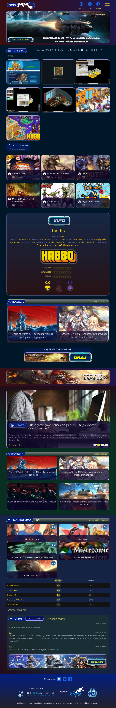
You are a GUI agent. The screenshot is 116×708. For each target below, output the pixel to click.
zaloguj (81, 8)
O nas (29, 703)
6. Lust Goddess (13, 585)
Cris (10, 624)
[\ (94, 445)
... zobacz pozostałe (16, 609)
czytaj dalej (16, 444)
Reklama (20, 703)
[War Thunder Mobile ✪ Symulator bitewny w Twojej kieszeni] (84, 511)
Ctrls (10, 633)
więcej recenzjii (100, 301)
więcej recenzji (100, 454)
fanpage (98, 8)
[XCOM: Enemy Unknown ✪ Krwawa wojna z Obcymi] (32, 511)
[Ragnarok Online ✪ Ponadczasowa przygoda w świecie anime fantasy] (84, 340)
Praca (58, 703)
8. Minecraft (11, 595)
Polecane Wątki (34, 619)
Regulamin (67, 703)
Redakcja (38, 703)
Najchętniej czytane (56, 619)
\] (105, 445)
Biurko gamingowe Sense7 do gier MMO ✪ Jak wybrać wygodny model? (62, 426)
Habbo (58, 230)
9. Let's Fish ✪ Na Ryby (15, 600)
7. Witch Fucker (13, 590)
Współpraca (49, 703)
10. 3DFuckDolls (13, 604)
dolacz (89, 8)
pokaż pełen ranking (98, 520)
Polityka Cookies (82, 703)
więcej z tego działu (19, 149)
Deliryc (11, 647)
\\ (98, 445)
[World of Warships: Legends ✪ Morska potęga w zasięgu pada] (32, 340)
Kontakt (94, 703)
